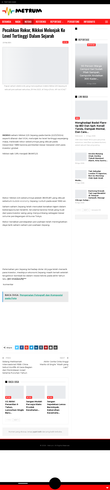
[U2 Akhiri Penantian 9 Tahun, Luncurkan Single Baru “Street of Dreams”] (14, 392)
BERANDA (6, 21)
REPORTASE (55, 21)
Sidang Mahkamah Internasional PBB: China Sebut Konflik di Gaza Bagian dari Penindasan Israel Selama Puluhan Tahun (17, 367)
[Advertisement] (35, 114)
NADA (17, 21)
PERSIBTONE (73, 21)
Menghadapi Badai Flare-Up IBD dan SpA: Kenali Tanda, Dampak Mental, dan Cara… (91, 127)
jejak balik (37, 432)
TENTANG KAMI (10, 2)
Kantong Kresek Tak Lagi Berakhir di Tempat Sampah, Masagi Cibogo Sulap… (90, 195)
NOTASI (28, 21)
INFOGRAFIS (89, 21)
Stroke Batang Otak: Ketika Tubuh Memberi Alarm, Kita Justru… (97, 157)
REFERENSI (41, 21)
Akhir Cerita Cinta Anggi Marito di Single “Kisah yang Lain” (54, 364)
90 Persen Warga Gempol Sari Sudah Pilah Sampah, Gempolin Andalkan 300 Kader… (91, 72)
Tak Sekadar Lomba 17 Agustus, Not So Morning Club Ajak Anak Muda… (91, 175)
